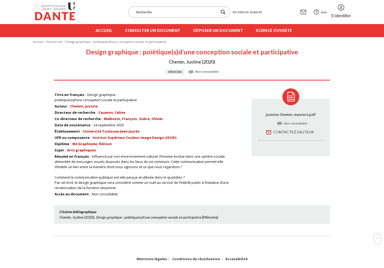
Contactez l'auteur (293, 132)
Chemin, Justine (84, 106)
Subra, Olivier (151, 118)
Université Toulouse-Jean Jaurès (111, 131)
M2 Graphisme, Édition (92, 143)
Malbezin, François (120, 118)
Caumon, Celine (111, 112)
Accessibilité (236, 259)
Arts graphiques (81, 150)
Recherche (54, 42)
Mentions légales (152, 259)
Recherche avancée (247, 12)
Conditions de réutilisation (196, 259)
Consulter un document (153, 30)
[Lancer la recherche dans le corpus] (223, 12)
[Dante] (58, 12)
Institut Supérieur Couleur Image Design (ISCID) (134, 137)
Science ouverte (274, 30)
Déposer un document (218, 30)
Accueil (104, 30)
